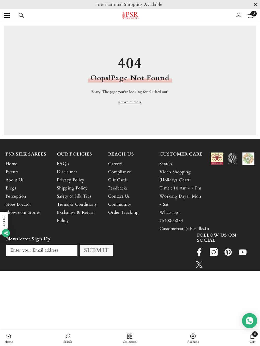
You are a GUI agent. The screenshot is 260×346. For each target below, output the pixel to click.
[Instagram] (213, 252)
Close (255, 5)
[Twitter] (199, 264)
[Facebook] (199, 252)
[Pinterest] (228, 252)
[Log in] (238, 15)
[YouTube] (242, 252)
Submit (96, 250)
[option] (130, 4)
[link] (68, 338)
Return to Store (130, 102)
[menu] (7, 15)
